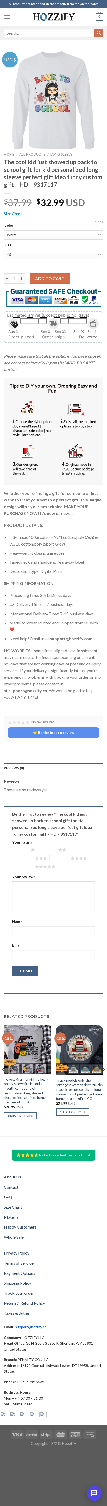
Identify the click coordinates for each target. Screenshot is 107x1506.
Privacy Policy (16, 1252)
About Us (12, 1176)
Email (17, 945)
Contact (11, 1186)
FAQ (8, 1196)
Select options (20, 1115)
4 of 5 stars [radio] (60, 858)
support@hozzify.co (31, 1327)
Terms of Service (19, 1262)
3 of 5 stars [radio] (24, 858)
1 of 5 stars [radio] (20, 850)
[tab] (53, 768)
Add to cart (49, 278)
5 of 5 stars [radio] (24, 866)
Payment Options (19, 1273)
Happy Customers (20, 1226)
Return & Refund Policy (24, 1302)
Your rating (23, 842)
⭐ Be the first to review (53, 732)
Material (11, 1217)
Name (17, 921)
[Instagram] (13, 1415)
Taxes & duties (17, 1313)
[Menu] (7, 16)
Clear (98, 222)
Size (7, 245)
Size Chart (13, 213)
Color (9, 225)
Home (9, 154)
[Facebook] (3, 1415)
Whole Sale (14, 1237)
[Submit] (98, 33)
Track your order (19, 1293)
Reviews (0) (14, 768)
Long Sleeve (61, 154)
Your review (23, 877)
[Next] (103, 1080)
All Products (32, 154)
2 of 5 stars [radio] (47, 850)
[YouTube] (23, 1415)
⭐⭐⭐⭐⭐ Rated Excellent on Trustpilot (53, 1155)
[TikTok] (43, 1415)
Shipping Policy (17, 1282)
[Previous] (3, 1080)
